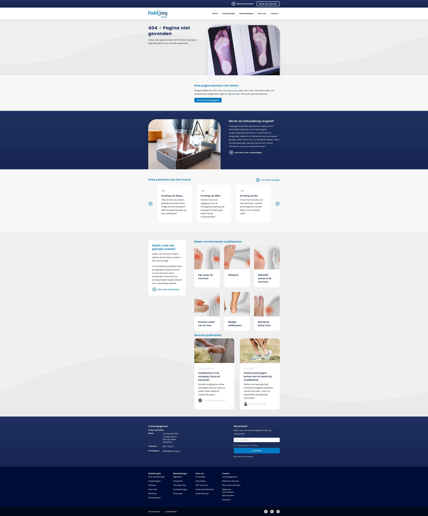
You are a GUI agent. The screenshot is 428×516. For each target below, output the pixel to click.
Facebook (226, 499)
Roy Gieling (200, 481)
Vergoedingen (154, 481)
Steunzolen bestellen (231, 485)
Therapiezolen (179, 485)
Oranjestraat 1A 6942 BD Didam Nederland (170, 439)
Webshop (152, 493)
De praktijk (200, 477)
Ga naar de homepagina (208, 100)
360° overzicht (202, 485)
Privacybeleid (154, 511)
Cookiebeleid (170, 511)
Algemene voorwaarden (228, 490)
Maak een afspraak (268, 4)
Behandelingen (246, 13)
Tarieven (152, 485)
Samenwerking (202, 493)
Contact (274, 13)
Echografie (177, 481)
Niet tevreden (228, 495)
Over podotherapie (156, 477)
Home (215, 13)
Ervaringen (178, 493)
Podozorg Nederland (205, 489)
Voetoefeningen (180, 489)
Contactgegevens (229, 477)
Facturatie (152, 489)
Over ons (262, 13)
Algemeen (177, 477)
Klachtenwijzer (154, 497)
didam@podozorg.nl (171, 451)
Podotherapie (228, 13)
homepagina (232, 90)
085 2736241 (168, 446)
